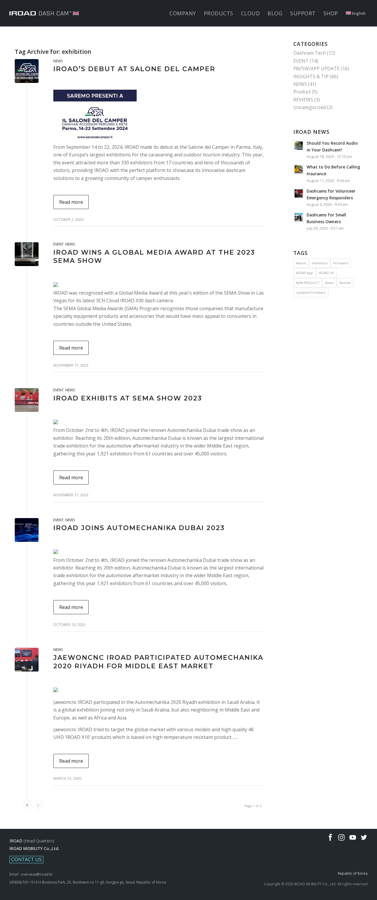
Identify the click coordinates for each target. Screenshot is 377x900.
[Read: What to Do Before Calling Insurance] (298, 169)
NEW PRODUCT (308, 282)
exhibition (320, 263)
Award (301, 263)
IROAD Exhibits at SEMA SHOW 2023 (127, 398)
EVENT (58, 244)
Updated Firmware (311, 292)
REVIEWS (303, 99)
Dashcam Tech (309, 53)
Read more (71, 202)
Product (302, 92)
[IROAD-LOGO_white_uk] (44, 13)
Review (345, 282)
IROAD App (304, 272)
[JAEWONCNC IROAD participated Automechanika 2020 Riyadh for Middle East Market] (27, 660)
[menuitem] (183, 13)
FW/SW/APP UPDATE (316, 68)
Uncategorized (309, 107)
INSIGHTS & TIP (311, 76)
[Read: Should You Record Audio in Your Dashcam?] (298, 145)
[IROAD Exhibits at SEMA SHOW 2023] (27, 400)
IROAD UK (326, 272)
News (329, 282)
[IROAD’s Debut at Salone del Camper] (27, 71)
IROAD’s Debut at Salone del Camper (134, 69)
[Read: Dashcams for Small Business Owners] (298, 217)
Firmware (340, 263)
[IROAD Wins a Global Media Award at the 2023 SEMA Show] (27, 254)
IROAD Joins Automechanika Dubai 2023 (139, 528)
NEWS (58, 61)
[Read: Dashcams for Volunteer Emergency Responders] (298, 193)
